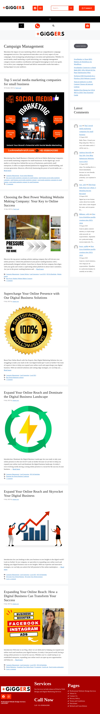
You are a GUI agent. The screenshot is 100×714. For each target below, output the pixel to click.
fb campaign (37, 667)
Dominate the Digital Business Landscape (17, 476)
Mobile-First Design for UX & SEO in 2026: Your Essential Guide (84, 92)
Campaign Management (12, 175)
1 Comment (9, 280)
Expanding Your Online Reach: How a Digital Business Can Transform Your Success (30, 596)
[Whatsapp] (40, 8)
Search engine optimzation (56, 667)
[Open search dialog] (53, 26)
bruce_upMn (83, 246)
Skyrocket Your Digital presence (34, 576)
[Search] (70, 8)
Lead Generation (34, 274)
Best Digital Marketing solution (15, 377)
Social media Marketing (26, 175)
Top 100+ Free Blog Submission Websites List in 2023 (86, 158)
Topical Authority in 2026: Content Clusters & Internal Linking (83, 84)
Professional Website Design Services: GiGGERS (13, 702)
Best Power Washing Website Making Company (19, 278)
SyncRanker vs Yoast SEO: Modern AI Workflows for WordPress (83, 61)
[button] (50, 18)
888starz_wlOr (84, 214)
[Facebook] (35, 8)
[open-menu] (21, 25)
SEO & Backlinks (51, 274)
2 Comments (9, 184)
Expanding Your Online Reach (25, 667)
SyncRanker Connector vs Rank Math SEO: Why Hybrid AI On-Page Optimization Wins (85, 70)
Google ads (45, 667)
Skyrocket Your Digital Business (15, 576)
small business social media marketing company (23, 180)
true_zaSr (82, 185)
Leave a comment (11, 579)
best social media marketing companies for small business (22, 178)
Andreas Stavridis (85, 152)
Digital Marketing (11, 667)
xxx (80, 126)
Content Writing (24, 274)
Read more (7, 170)
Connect (88, 8)
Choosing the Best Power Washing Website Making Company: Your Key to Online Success (34, 201)
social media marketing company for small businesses (24, 182)
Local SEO (43, 274)
